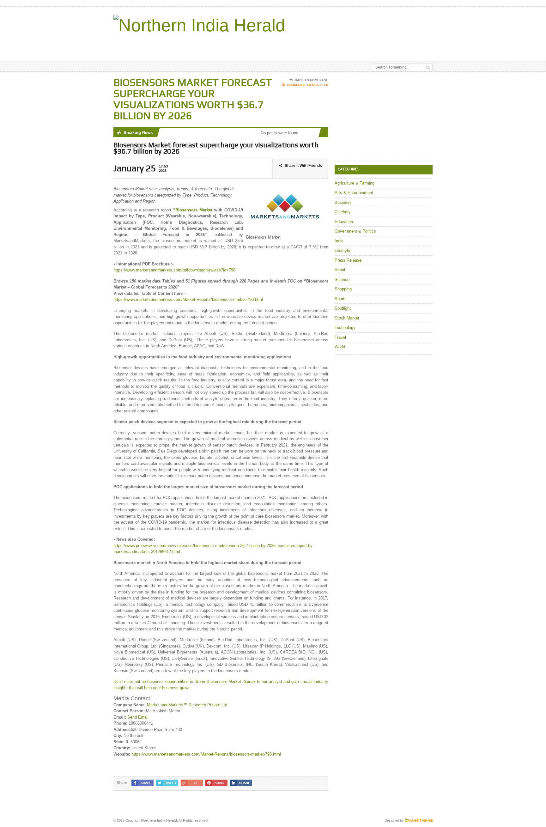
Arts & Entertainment (354, 192)
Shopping (343, 289)
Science (342, 279)
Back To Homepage (311, 80)
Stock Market (347, 318)
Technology (345, 327)
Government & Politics (355, 231)
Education (344, 221)
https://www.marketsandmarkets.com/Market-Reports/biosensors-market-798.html (188, 299)
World (340, 346)
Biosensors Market (193, 210)
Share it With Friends (303, 165)
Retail (340, 269)
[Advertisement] (359, 45)
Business (343, 202)
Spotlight (343, 308)
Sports (341, 298)
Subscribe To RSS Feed (307, 85)
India (339, 241)
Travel (340, 337)
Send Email (138, 717)
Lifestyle (342, 250)
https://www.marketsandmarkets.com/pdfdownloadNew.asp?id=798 (174, 270)
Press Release (348, 260)
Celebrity (343, 212)
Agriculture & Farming (354, 183)
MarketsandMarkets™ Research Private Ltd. (187, 704)
